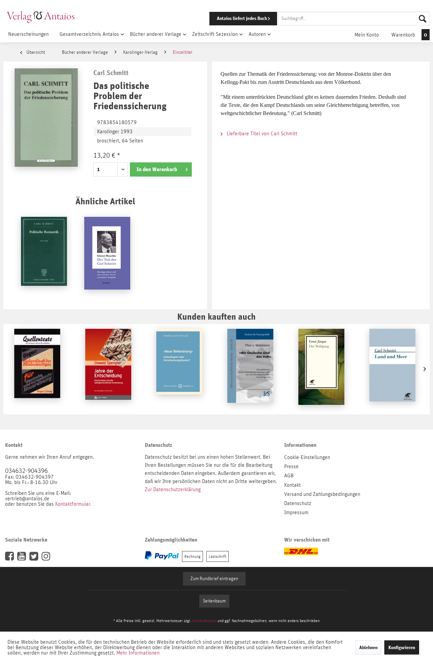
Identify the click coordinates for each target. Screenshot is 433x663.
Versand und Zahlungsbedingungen (322, 494)
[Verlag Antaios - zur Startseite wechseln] (40, 16)
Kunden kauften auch (216, 316)
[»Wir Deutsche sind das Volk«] (250, 369)
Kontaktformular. (73, 504)
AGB (289, 475)
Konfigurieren (401, 647)
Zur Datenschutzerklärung (173, 489)
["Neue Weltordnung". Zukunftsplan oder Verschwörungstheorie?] (179, 369)
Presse (291, 466)
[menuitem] (310, 18)
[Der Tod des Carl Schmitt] (107, 257)
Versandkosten (204, 621)
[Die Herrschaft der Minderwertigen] (37, 369)
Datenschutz (297, 503)
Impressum (296, 512)
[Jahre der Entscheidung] (108, 369)
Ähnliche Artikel (105, 201)
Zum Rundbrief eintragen (214, 578)
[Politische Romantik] (44, 257)
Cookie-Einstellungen (307, 457)
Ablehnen (368, 647)
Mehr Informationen (138, 653)
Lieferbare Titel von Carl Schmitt (261, 133)
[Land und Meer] (392, 369)
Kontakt (292, 485)
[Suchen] (422, 18)
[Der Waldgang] (321, 369)
